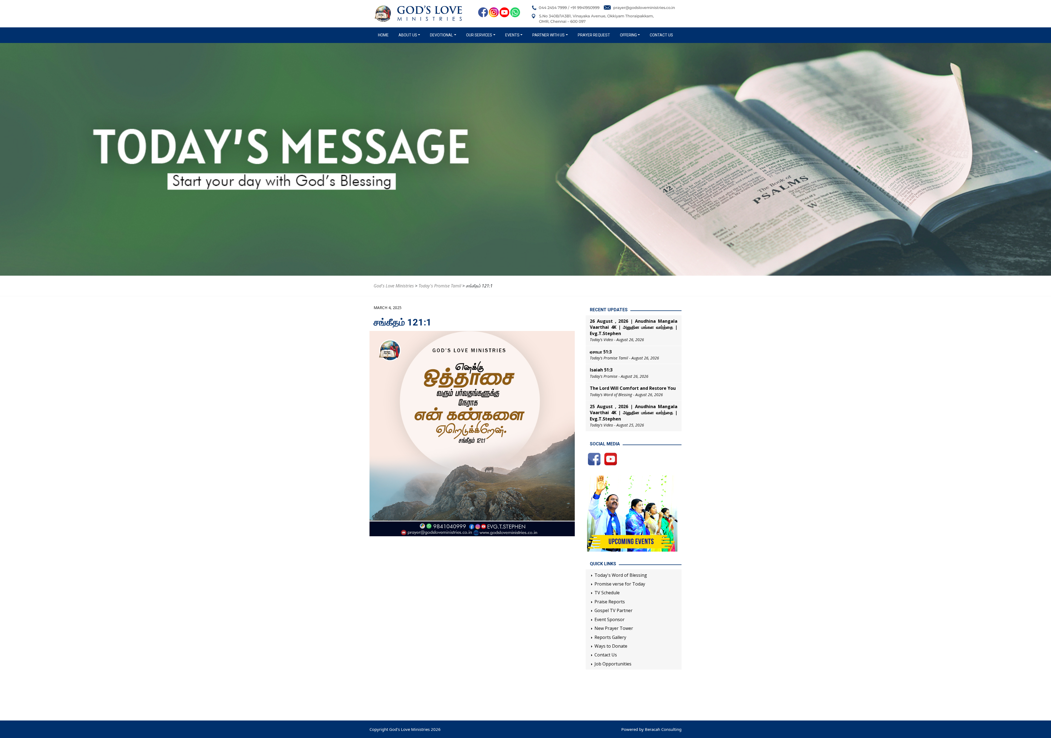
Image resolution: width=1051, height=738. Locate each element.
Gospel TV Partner (613, 610)
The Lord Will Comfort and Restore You (633, 388)
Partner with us (548, 35)
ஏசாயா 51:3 (601, 352)
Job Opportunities (612, 664)
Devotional (441, 35)
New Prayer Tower (613, 628)
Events (512, 35)
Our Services (479, 35)
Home (384, 35)
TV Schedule (607, 593)
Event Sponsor (609, 619)
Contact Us (661, 35)
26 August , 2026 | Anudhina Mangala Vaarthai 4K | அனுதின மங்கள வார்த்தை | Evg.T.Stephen (633, 327)
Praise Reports (609, 602)
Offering (628, 35)
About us (408, 35)
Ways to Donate (610, 646)
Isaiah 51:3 (601, 370)
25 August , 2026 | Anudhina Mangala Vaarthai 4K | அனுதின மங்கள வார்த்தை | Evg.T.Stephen (633, 412)
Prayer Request (594, 35)
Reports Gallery (610, 637)
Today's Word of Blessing (620, 575)
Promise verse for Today (619, 584)
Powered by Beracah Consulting (651, 729)
